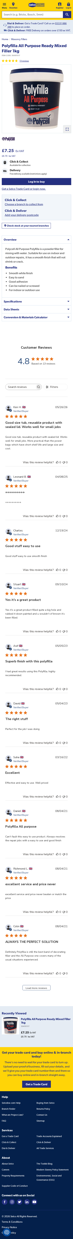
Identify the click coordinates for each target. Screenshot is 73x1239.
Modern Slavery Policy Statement (52, 1169)
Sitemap (40, 1120)
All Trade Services (45, 1148)
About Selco (8, 1163)
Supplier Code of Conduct (15, 1186)
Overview (10, 239)
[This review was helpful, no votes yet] (57, 462)
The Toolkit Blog (44, 1163)
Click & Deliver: (17, 30)
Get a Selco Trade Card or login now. (24, 189)
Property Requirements (13, 1175)
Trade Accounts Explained (49, 1136)
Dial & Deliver (8, 1148)
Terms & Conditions (12, 1221)
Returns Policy (43, 1109)
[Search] (67, 14)
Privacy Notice (9, 1227)
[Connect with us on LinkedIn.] (27, 1201)
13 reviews (24, 61)
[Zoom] (67, 129)
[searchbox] (20, 387)
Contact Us (41, 1115)
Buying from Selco (45, 1103)
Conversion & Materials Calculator (25, 317)
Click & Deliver (43, 1142)
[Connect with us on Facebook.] (4, 1201)
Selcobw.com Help (11, 1103)
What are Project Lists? (12, 1115)
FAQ (4, 1120)
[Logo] (36, 5)
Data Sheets (11, 309)
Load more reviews (36, 988)
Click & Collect (9, 1142)
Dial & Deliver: (15, 23)
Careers (5, 1169)
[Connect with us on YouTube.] (34, 1201)
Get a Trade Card (10, 1136)
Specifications (13, 301)
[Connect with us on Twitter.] (19, 1201)
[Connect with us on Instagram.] (12, 1201)
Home (5, 39)
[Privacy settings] (7, 1232)
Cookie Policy (9, 1232)
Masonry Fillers (19, 39)
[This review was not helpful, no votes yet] (64, 462)
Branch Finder (8, 1109)
